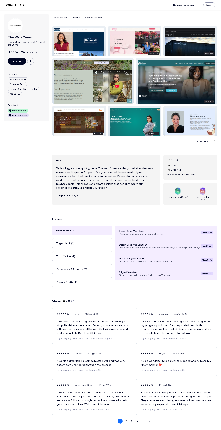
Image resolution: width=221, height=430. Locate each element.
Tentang (75, 17)
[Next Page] (155, 421)
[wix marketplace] (15, 5)
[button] (79, 41)
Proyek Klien (60, 17)
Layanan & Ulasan (93, 17)
